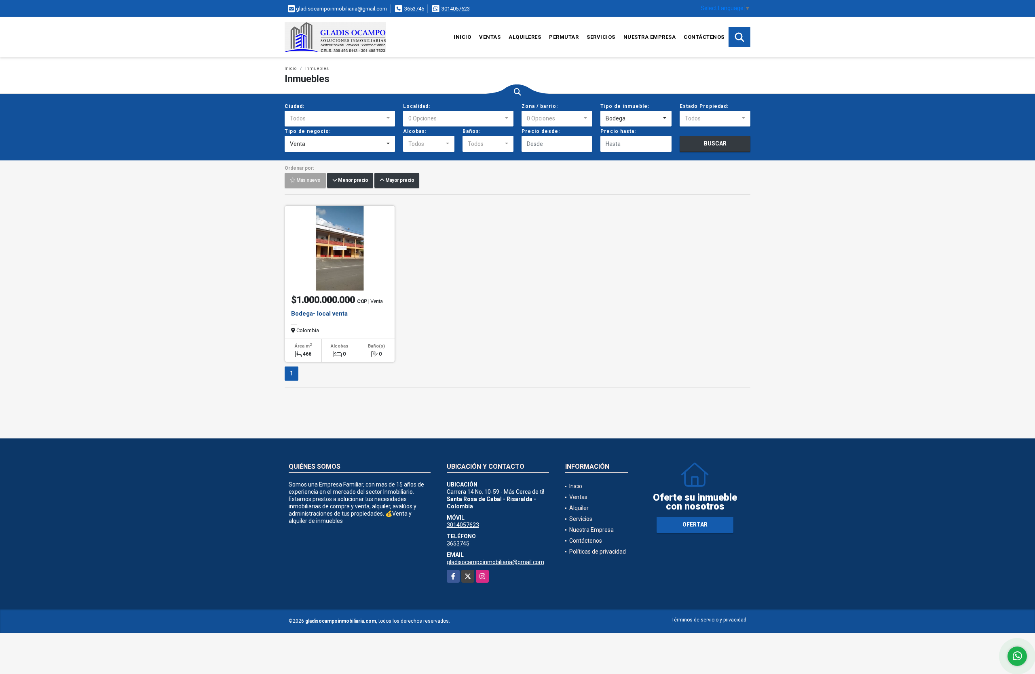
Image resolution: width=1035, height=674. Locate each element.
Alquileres (525, 37)
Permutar (564, 37)
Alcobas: (415, 131)
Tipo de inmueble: (624, 106)
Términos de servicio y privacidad (709, 620)
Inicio (462, 37)
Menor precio (352, 180)
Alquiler (579, 508)
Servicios (601, 37)
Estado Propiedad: (704, 106)
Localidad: (416, 106)
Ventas (490, 37)
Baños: (472, 131)
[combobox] (340, 119)
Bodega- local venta (319, 313)
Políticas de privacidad (597, 551)
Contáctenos (704, 37)
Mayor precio (399, 180)
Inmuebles (317, 68)
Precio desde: (541, 131)
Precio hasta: (618, 131)
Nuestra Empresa (649, 37)
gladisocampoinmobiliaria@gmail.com (495, 562)
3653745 (414, 9)
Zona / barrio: (540, 106)
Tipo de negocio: (308, 131)
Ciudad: (294, 106)
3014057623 (455, 9)
